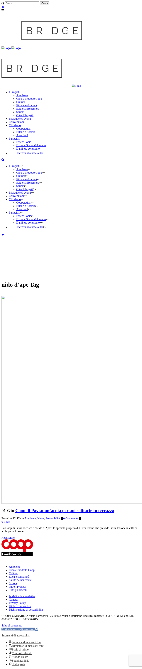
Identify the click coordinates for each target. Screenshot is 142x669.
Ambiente (30, 518)
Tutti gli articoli (18, 590)
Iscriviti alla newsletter (22, 596)
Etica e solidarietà (19, 576)
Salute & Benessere (20, 580)
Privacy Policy (17, 602)
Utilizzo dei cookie (20, 606)
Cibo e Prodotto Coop (22, 570)
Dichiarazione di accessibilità (26, 609)
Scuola (13, 583)
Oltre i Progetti (17, 586)
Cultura (13, 573)
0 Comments (70, 518)
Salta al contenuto (11, 625)
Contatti (13, 599)
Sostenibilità (53, 518)
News (40, 518)
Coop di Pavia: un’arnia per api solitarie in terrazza (64, 510)
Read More (8, 537)
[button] (19, 629)
